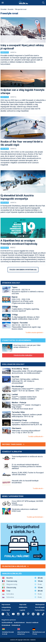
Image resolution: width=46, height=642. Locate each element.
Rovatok (10, 9)
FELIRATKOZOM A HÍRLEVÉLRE (14, 566)
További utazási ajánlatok (34, 332)
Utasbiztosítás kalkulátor (23, 355)
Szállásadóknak (7, 622)
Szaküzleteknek (19, 622)
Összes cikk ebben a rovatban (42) (23, 270)
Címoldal (3, 9)
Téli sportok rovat (20, 9)
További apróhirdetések (35, 517)
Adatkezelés (23, 607)
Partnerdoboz (39, 610)
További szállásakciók (35, 436)
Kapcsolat (22, 604)
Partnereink (6, 610)
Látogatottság (6, 607)
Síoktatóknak (16, 625)
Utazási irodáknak (32, 622)
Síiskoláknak (6, 625)
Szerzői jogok (39, 607)
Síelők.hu (23, 2)
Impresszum (6, 604)
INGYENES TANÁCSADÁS (12, 444)
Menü (2, 2)
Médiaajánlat (39, 604)
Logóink (22, 610)
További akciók (38, 488)
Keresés (43, 2)
